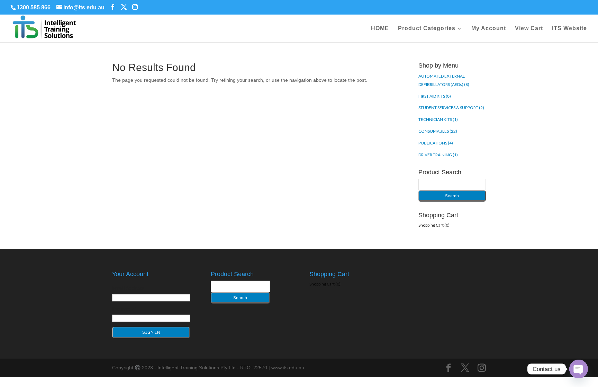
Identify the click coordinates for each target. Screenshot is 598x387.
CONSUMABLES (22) (437, 131)
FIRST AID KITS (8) (434, 96)
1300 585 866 (34, 7)
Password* (124, 309)
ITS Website (569, 28)
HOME (380, 28)
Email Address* (129, 288)
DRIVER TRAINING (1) (438, 154)
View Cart (529, 28)
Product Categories (426, 28)
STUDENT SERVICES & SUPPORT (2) (451, 107)
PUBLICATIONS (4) (435, 143)
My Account (488, 28)
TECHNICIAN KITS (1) (438, 119)
